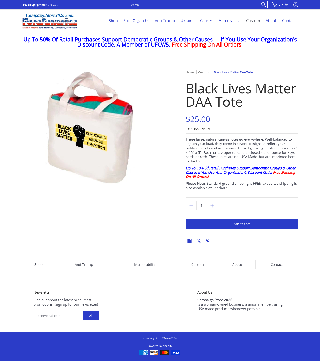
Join (90, 315)
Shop (38, 264)
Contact (277, 264)
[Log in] (296, 4)
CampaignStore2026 (155, 338)
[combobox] (193, 4)
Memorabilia (144, 264)
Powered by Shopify (160, 345)
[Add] (212, 205)
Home (190, 72)
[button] (189, 241)
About (237, 264)
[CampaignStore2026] (50, 21)
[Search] (263, 4)
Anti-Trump (84, 264)
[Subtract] (191, 205)
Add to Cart (242, 224)
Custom (197, 264)
